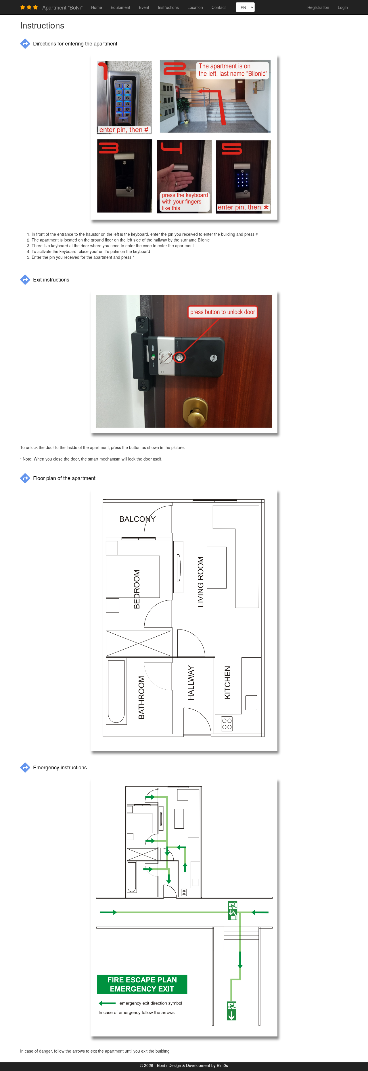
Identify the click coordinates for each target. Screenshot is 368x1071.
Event (144, 7)
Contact (219, 7)
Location (195, 7)
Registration (318, 7)
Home (96, 7)
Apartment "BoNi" (62, 7)
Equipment (120, 7)
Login (343, 7)
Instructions (168, 7)
